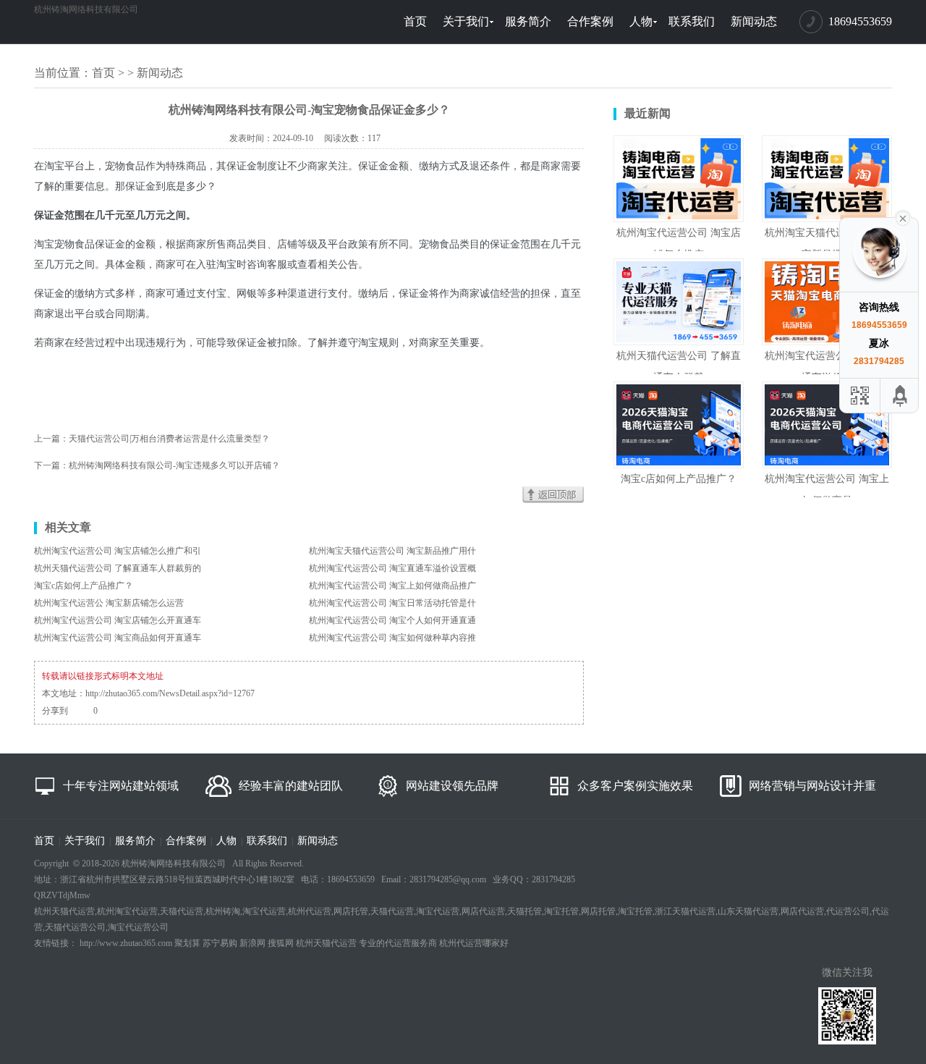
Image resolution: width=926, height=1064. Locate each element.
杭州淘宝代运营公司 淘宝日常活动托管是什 (392, 603)
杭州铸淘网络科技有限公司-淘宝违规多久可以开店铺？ (174, 465)
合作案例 (590, 21)
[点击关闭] (903, 217)
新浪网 (252, 943)
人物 (641, 21)
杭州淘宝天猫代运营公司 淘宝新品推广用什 (392, 551)
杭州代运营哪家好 (474, 943)
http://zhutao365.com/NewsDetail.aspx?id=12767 (170, 693)
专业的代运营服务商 (398, 943)
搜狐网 (281, 943)
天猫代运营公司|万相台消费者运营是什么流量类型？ (169, 439)
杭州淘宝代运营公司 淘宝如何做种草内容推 (392, 638)
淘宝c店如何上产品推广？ (83, 585)
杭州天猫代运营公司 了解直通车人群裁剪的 (117, 568)
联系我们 (691, 21)
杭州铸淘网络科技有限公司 (86, 9)
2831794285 (879, 361)
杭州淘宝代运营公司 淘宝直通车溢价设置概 (392, 568)
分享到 (55, 711)
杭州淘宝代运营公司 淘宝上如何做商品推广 (392, 585)
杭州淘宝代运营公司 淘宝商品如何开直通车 (117, 638)
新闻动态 (754, 21)
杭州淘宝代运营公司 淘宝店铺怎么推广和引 (117, 551)
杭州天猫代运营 (326, 943)
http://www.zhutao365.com (126, 943)
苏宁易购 (220, 943)
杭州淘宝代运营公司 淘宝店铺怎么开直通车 (117, 620)
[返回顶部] (900, 396)
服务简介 (528, 21)
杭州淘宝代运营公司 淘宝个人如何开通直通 (392, 620)
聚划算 (187, 943)
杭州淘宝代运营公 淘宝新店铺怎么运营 (109, 603)
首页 (415, 21)
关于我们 (466, 21)
